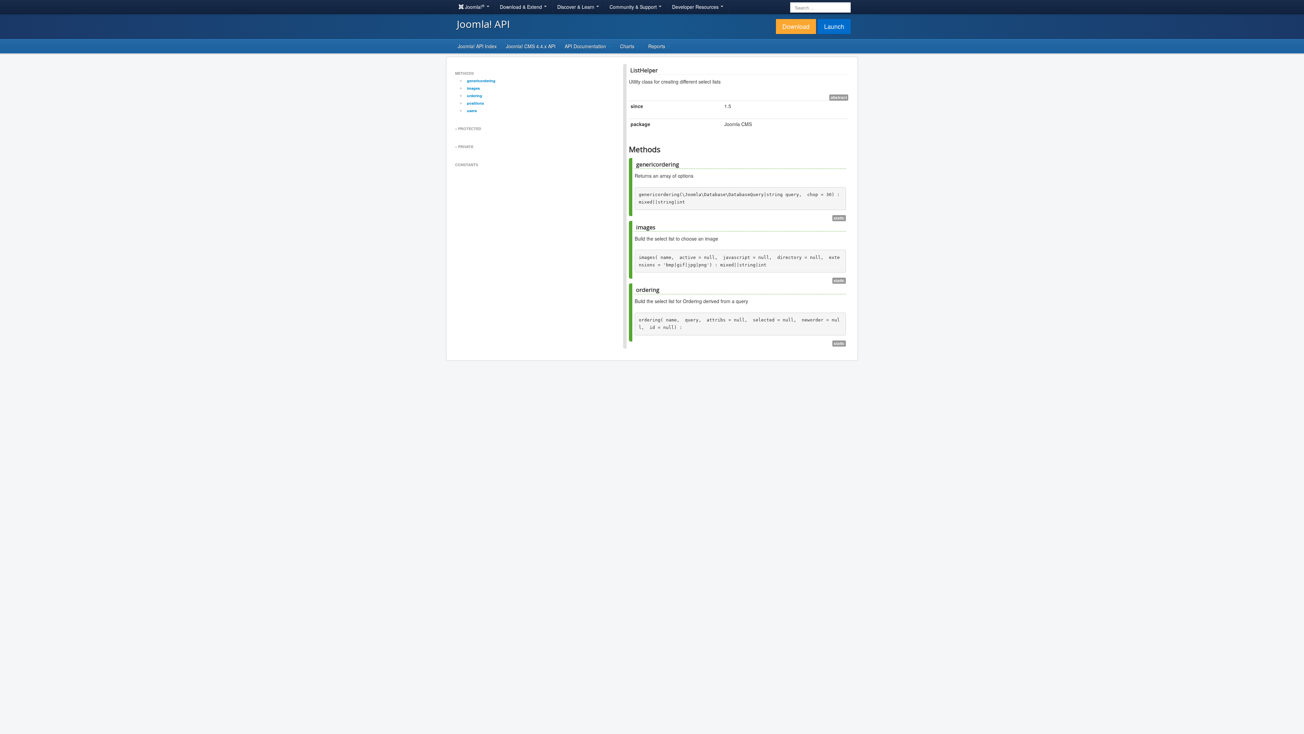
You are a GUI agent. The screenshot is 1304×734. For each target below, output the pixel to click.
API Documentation (586, 46)
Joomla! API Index (477, 46)
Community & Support (634, 6)
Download (796, 26)
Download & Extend (521, 6)
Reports (657, 46)
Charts (628, 46)
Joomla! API (483, 24)
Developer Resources (696, 6)
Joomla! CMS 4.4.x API (531, 46)
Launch (834, 26)
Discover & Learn (576, 6)
